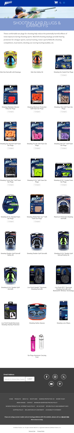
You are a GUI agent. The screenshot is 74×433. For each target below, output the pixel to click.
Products (18, 399)
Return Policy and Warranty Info (57, 406)
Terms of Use (32, 431)
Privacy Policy (40, 431)
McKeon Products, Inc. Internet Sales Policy (20, 406)
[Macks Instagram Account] (55, 376)
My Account (41, 406)
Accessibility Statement (53, 410)
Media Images (21, 402)
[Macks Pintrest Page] (59, 383)
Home (11, 399)
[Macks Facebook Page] (46, 376)
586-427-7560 (65, 417)
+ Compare (63, 75)
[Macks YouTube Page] (51, 383)
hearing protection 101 (47, 399)
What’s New (33, 399)
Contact (30, 402)
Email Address (9, 374)
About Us (25, 399)
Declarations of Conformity (34, 410)
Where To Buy (60, 399)
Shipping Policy (18, 410)
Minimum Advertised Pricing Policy (45, 402)
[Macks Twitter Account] (63, 376)
